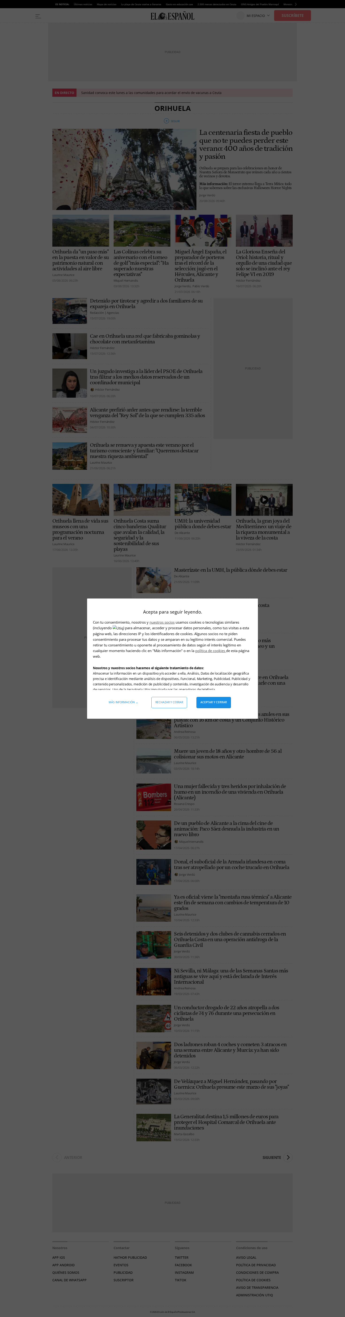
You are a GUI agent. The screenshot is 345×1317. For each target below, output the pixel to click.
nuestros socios (162, 622)
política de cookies (210, 650)
